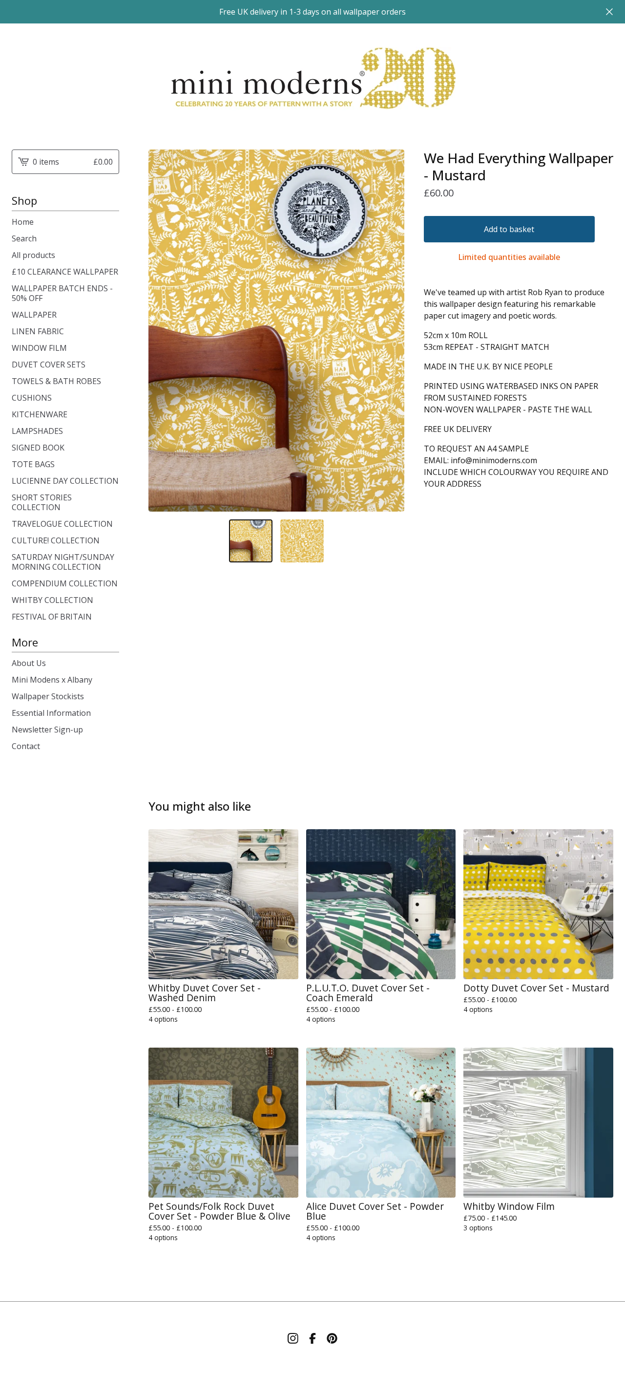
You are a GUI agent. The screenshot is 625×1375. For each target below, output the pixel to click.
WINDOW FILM (39, 348)
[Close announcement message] (609, 12)
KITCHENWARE (39, 414)
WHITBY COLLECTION (52, 600)
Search (24, 238)
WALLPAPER (34, 314)
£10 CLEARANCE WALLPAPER (65, 271)
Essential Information (51, 713)
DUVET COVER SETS (48, 364)
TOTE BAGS (33, 464)
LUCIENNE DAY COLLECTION (65, 480)
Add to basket (509, 229)
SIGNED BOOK (38, 447)
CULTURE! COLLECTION (56, 540)
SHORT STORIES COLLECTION (42, 502)
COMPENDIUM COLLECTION (65, 583)
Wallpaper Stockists (48, 696)
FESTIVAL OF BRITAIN (52, 616)
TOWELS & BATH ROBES (56, 381)
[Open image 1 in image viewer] (276, 331)
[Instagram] (293, 1338)
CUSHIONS (32, 397)
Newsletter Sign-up (47, 729)
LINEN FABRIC (38, 331)
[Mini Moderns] (313, 78)
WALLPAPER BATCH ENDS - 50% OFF (62, 293)
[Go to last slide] (162, 330)
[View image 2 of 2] (302, 541)
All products (33, 255)
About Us (29, 663)
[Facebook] (312, 1338)
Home (23, 221)
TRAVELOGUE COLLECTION (62, 523)
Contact (26, 746)
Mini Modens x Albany (52, 679)
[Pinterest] (332, 1338)
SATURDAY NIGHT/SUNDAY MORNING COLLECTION (63, 562)
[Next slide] (390, 330)
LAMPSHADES (37, 431)
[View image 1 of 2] (250, 541)
